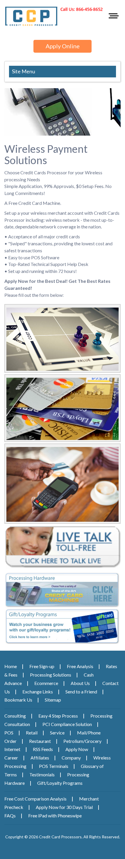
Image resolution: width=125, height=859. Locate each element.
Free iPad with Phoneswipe (55, 815)
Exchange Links (37, 691)
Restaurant (40, 741)
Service (57, 732)
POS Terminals (53, 766)
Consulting (15, 715)
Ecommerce (46, 683)
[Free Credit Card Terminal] (62, 339)
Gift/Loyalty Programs (60, 783)
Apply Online (63, 45)
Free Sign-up (41, 666)
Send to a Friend (81, 691)
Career (11, 757)
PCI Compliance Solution (67, 724)
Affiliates (40, 757)
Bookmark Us (18, 699)
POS (8, 732)
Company (71, 757)
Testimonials (42, 774)
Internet (12, 749)
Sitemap (53, 699)
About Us (80, 683)
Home (10, 666)
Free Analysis (80, 666)
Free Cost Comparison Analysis (35, 798)
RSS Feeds (43, 749)
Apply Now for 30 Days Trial (64, 807)
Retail (32, 732)
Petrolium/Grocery (82, 741)
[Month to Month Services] (62, 484)
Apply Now (76, 749)
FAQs (10, 815)
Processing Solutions (50, 674)
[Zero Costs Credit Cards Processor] (62, 409)
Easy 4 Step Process (58, 715)
